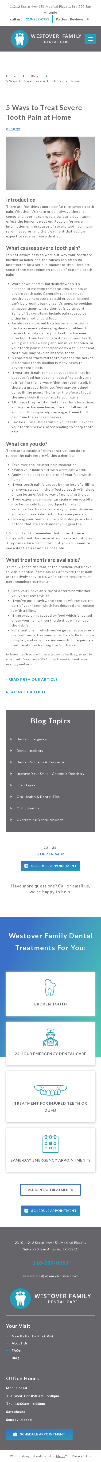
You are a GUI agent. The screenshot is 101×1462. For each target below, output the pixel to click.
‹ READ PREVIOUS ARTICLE (32, 679)
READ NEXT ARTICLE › (27, 692)
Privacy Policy (81, 1456)
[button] (90, 39)
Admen (60, 1456)
